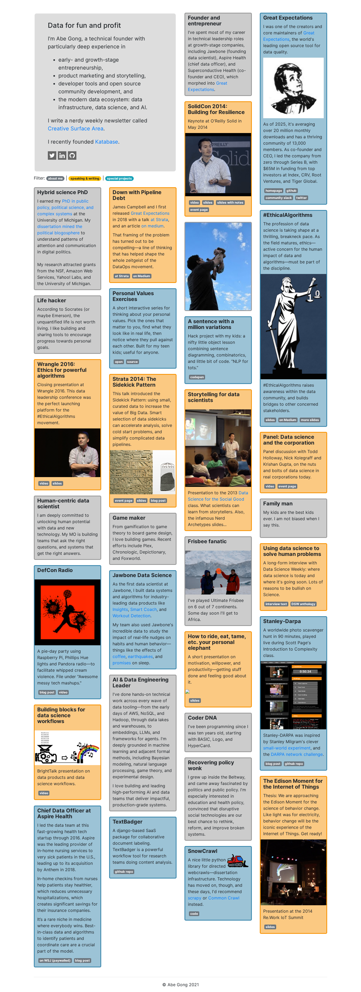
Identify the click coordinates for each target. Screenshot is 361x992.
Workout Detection (131, 615)
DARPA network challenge (297, 754)
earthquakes (140, 656)
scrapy (194, 897)
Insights (120, 609)
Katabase (106, 142)
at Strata (159, 219)
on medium (152, 225)
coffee (119, 656)
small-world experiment (287, 748)
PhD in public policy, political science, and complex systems (65, 207)
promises (122, 662)
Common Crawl (223, 897)
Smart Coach (143, 609)
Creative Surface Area (75, 128)
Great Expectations (150, 213)
